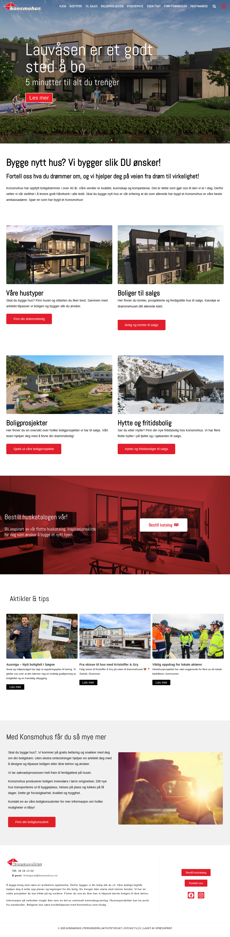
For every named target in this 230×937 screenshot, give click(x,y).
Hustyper (76, 6)
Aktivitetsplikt (112, 928)
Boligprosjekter (112, 6)
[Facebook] (191, 895)
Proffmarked (199, 6)
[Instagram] (201, 895)
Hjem (62, 6)
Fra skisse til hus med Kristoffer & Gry (108, 664)
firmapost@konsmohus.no (41, 875)
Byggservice (135, 6)
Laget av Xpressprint (157, 928)
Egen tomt (154, 6)
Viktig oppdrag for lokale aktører (177, 664)
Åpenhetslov (132, 928)
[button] (214, 7)
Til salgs (91, 6)
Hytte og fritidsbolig (145, 422)
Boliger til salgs (139, 293)
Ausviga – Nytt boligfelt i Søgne (30, 664)
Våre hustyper (24, 293)
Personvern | (92, 928)
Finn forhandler (175, 6)
